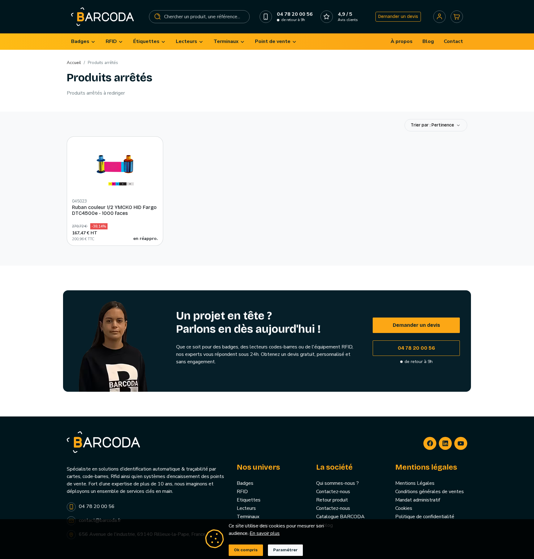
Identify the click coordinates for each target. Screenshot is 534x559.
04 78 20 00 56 (416, 348)
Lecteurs (246, 508)
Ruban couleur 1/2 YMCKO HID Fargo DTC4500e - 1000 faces (114, 210)
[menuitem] (83, 41)
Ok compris (246, 550)
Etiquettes (249, 500)
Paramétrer (285, 550)
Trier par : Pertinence (433, 125)
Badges (245, 483)
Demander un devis (398, 16)
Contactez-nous (333, 491)
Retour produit (332, 500)
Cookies (403, 508)
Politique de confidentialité (424, 516)
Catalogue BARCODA (340, 516)
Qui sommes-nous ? (337, 483)
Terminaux (248, 516)
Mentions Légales (414, 483)
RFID (242, 491)
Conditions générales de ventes (429, 491)
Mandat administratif (417, 500)
